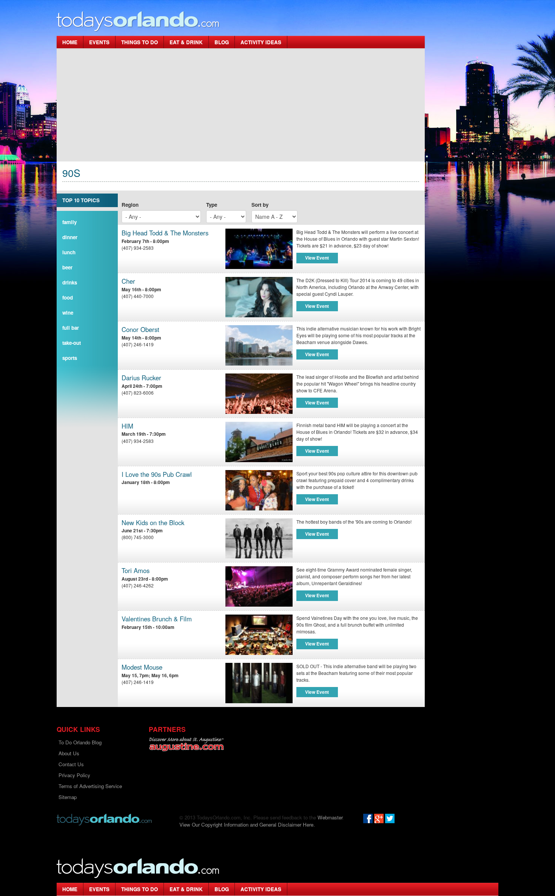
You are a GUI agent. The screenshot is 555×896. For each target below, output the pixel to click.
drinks (69, 282)
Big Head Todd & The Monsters (165, 233)
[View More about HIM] (259, 442)
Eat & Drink (186, 42)
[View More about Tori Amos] (259, 586)
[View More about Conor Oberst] (259, 345)
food (67, 297)
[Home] (138, 21)
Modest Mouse (142, 667)
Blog (221, 42)
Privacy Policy (74, 775)
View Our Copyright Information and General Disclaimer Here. (247, 824)
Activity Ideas (260, 42)
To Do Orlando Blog (80, 742)
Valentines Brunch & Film (157, 619)
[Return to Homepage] (104, 818)
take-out (71, 342)
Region (130, 204)
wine (67, 312)
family (69, 222)
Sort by (259, 204)
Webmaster (330, 817)
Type (211, 204)
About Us (69, 753)
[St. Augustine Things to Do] (186, 744)
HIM (127, 426)
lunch (69, 252)
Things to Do (139, 42)
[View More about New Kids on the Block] (259, 538)
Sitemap (68, 797)
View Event (317, 257)
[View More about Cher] (259, 297)
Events (99, 42)
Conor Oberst (140, 329)
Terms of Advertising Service (90, 786)
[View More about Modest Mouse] (259, 683)
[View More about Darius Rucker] (259, 393)
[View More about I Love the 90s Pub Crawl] (259, 490)
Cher (128, 281)
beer (67, 267)
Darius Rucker (141, 377)
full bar (70, 327)
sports (69, 357)
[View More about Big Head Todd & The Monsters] (259, 249)
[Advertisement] (241, 105)
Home (69, 42)
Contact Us (71, 764)
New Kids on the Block (153, 522)
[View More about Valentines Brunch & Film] (259, 635)
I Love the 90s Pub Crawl (157, 474)
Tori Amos (136, 570)
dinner (69, 237)
